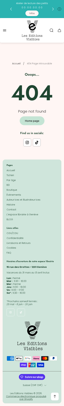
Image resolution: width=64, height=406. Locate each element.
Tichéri (10, 175)
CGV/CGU (12, 233)
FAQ (9, 252)
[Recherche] (51, 30)
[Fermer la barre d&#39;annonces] (59, 9)
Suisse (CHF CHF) (32, 385)
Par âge (11, 180)
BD (8, 185)
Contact (11, 209)
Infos (32, 13)
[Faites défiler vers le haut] (55, 396)
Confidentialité (15, 238)
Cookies (11, 247)
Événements (14, 194)
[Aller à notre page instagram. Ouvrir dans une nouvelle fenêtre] (27, 142)
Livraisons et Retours (19, 243)
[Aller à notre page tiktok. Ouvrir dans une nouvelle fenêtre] (37, 142)
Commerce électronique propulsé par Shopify (26, 398)
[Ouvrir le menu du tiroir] (4, 30)
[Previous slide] (11, 9)
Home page (32, 120)
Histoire (11, 204)
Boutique (12, 190)
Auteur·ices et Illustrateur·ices (23, 199)
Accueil (16, 63)
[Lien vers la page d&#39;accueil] (32, 335)
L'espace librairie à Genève (22, 214)
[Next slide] (53, 9)
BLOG (10, 219)
